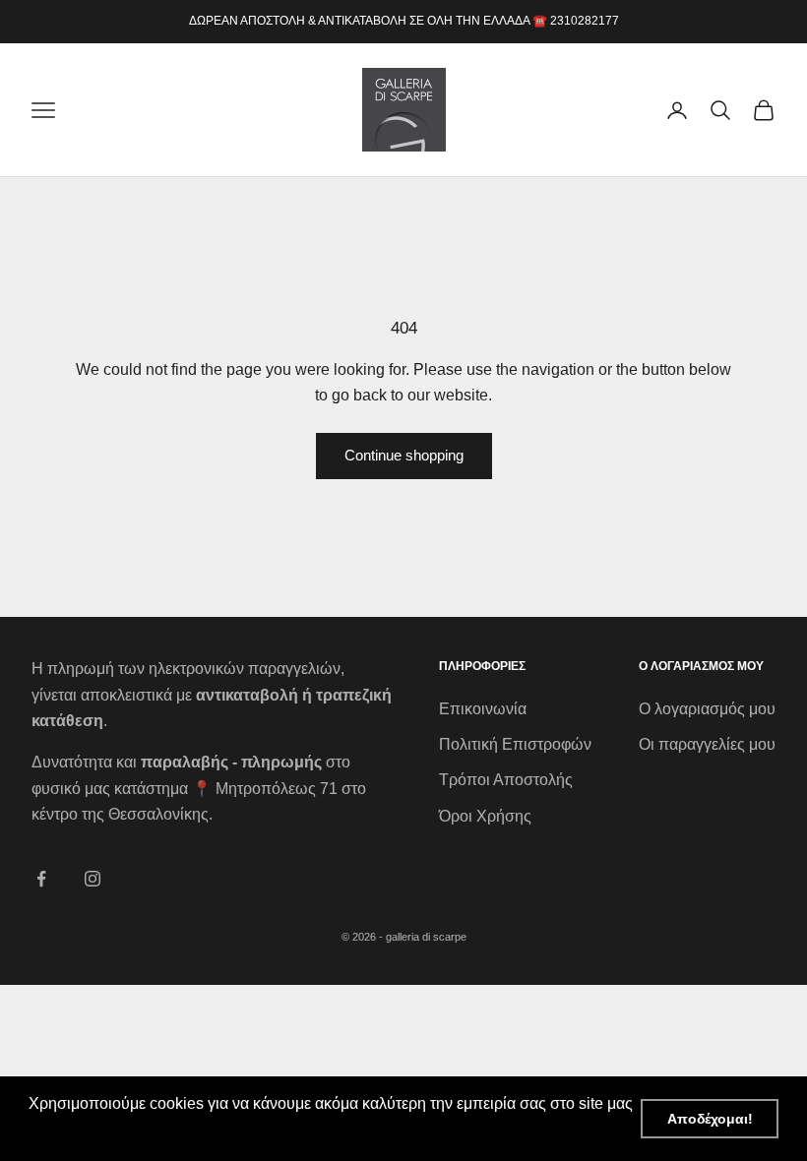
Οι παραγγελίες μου (707, 744)
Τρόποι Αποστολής (506, 779)
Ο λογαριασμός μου (707, 709)
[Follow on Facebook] (41, 878)
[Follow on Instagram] (92, 878)
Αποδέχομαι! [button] (710, 1119)
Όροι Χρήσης (485, 816)
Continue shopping (404, 455)
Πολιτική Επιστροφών (515, 744)
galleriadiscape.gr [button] (93, 1130)
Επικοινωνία (483, 709)
